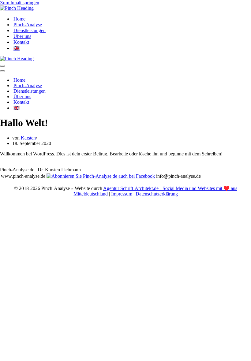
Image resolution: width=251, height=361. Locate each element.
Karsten (28, 137)
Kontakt (21, 42)
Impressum (121, 193)
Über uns (22, 36)
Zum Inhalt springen (19, 2)
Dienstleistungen (29, 30)
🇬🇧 (16, 48)
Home (19, 18)
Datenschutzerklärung (157, 193)
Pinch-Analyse (27, 24)
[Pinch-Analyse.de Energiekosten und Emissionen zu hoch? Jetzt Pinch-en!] (17, 8)
